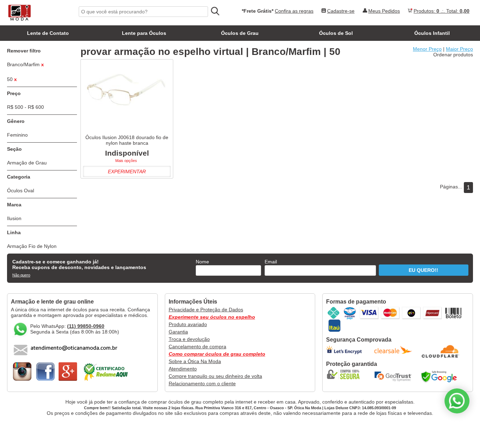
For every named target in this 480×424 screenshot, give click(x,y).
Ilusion (14, 218)
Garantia (178, 332)
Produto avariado (188, 324)
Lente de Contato (48, 33)
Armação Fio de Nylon (32, 246)
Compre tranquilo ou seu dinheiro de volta (215, 376)
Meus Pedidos (384, 11)
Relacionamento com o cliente (202, 383)
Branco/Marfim (25, 64)
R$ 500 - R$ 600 (25, 107)
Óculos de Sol (336, 33)
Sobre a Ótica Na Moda (195, 361)
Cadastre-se (341, 11)
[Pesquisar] (215, 11)
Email (271, 261)
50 (12, 79)
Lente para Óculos (144, 33)
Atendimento (183, 369)
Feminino (17, 135)
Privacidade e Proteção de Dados (206, 309)
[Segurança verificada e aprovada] (345, 374)
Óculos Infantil (432, 33)
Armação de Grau (27, 163)
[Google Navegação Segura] (440, 376)
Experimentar (127, 171)
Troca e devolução (189, 339)
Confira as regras (294, 11)
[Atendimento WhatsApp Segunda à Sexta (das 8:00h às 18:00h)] (457, 401)
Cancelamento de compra (197, 346)
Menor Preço (427, 49)
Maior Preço (459, 49)
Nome (202, 261)
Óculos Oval (20, 190)
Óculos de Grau (240, 33)
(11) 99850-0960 (85, 326)
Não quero (21, 275)
